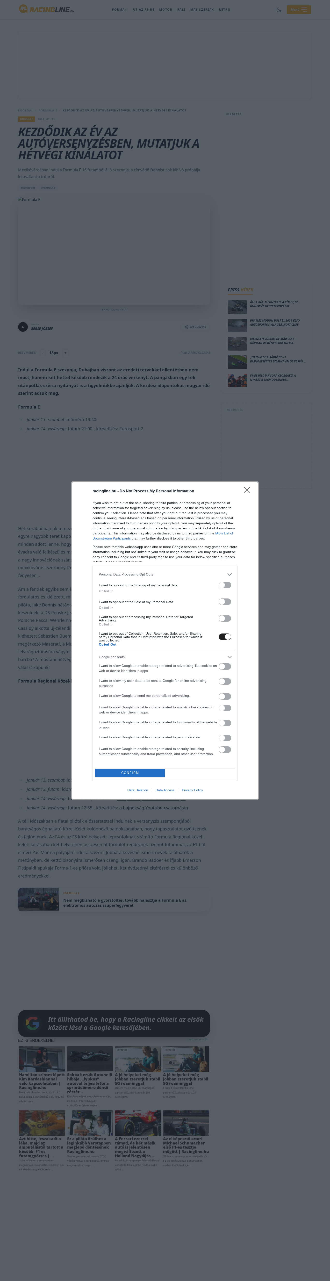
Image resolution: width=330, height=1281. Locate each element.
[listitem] (165, 574)
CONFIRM (130, 773)
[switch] (225, 585)
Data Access (165, 790)
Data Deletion (137, 790)
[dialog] (165, 640)
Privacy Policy (192, 790)
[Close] (248, 491)
